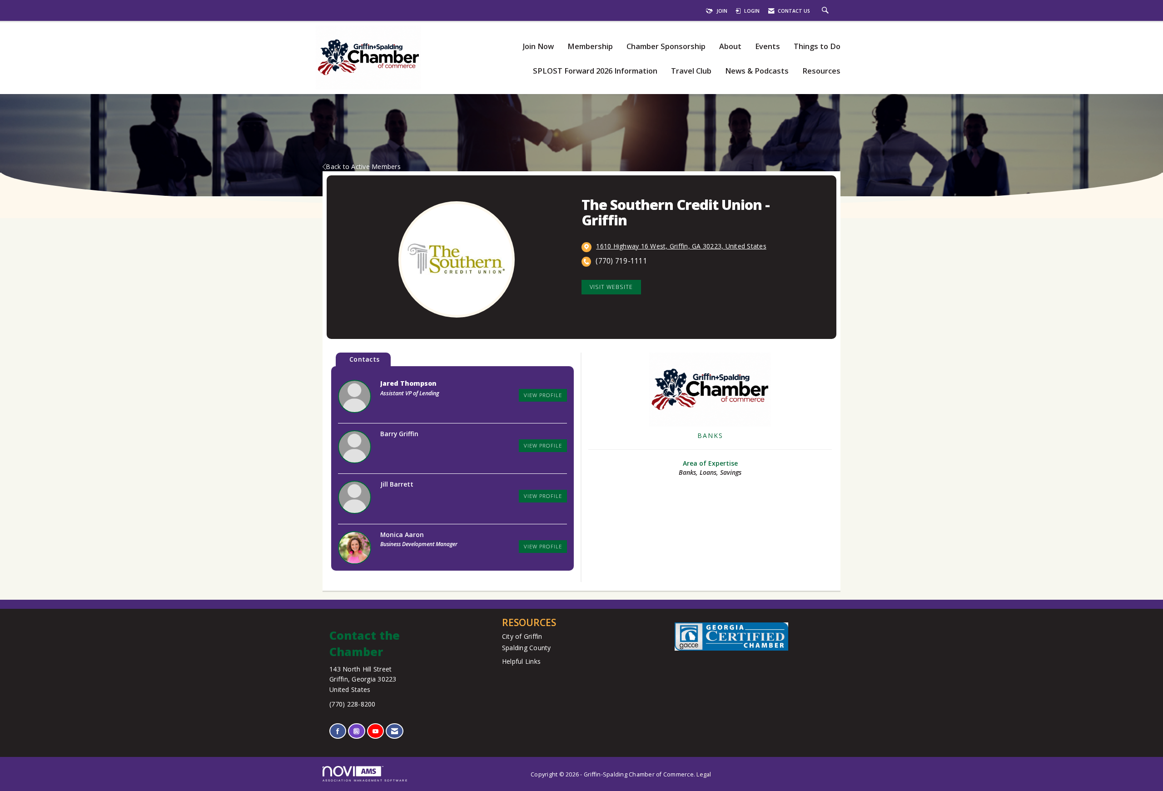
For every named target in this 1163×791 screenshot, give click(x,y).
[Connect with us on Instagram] (356, 731)
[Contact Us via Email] (394, 731)
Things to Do (817, 46)
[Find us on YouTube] (375, 731)
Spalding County (526, 647)
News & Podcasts (757, 71)
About (730, 46)
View (543, 395)
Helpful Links (521, 661)
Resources (821, 71)
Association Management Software (365, 780)
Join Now (538, 46)
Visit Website (611, 287)
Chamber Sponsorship (666, 46)
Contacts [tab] (364, 359)
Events (767, 46)
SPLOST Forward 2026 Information (595, 71)
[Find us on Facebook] (337, 731)
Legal (703, 774)
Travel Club (691, 71)
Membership (590, 46)
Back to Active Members (363, 166)
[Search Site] (826, 11)
